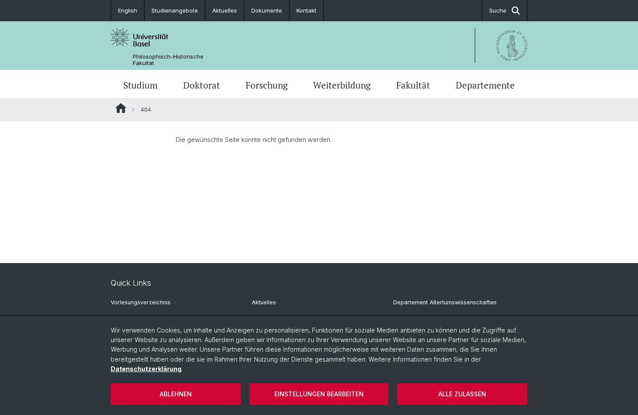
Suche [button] (497, 10)
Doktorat (201, 85)
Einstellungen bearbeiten (319, 394)
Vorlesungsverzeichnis (141, 302)
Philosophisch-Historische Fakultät (168, 59)
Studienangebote (174, 10)
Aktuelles (224, 10)
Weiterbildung (342, 85)
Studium (140, 85)
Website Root (121, 108)
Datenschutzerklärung (146, 368)
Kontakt (306, 10)
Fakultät (413, 85)
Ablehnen (176, 394)
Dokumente (266, 10)
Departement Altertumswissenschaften (445, 302)
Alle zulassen (462, 394)
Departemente (485, 85)
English (127, 10)
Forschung (267, 85)
